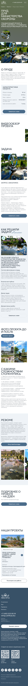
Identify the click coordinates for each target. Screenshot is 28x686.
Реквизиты (3, 678)
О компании (4, 602)
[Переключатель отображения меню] (25, 2)
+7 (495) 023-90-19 (17, 2)
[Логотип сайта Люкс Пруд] (3, 2)
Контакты (3, 609)
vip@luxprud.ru (8, 616)
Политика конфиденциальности (8, 674)
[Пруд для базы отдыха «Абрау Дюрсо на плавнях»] (22, 555)
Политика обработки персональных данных (11, 676)
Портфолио (4, 607)
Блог (2, 604)
